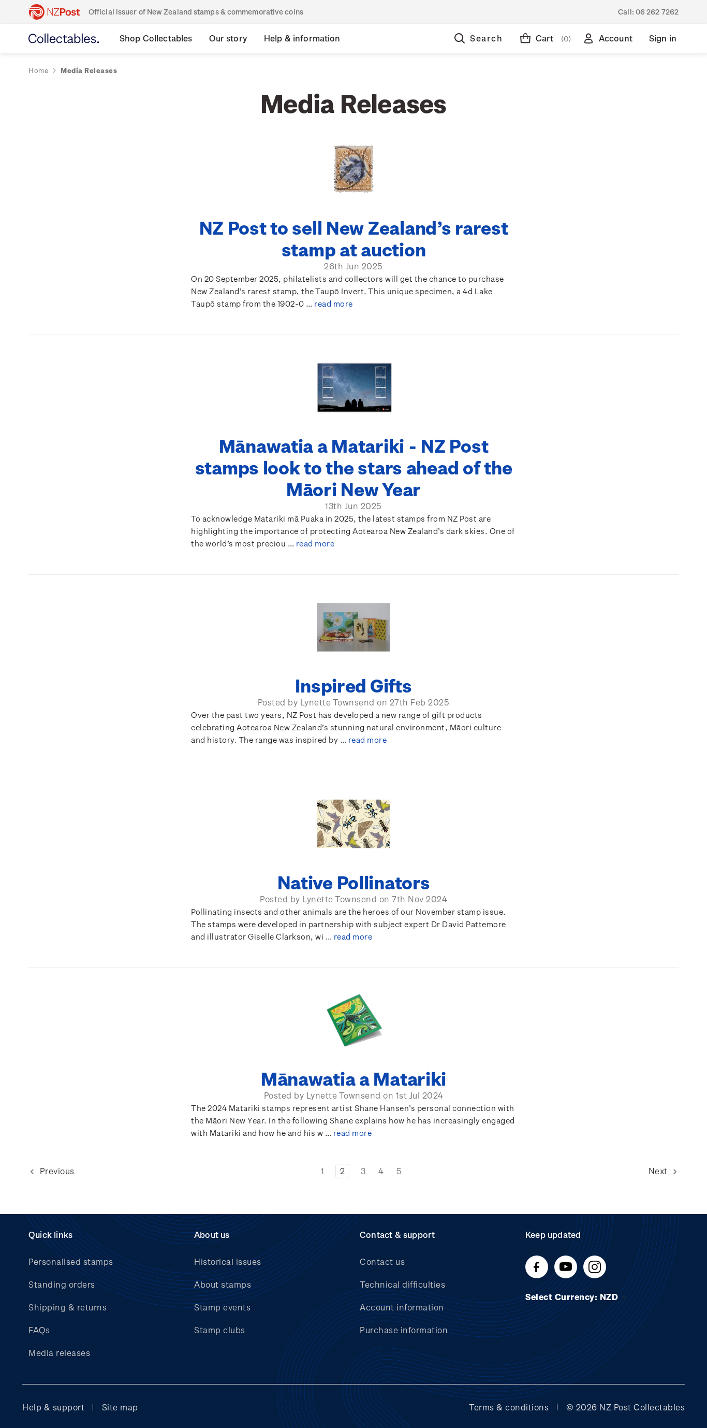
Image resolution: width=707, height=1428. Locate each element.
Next (659, 1171)
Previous (56, 1171)
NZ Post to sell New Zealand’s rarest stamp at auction (353, 238)
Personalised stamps (70, 1261)
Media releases (59, 1353)
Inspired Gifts (353, 685)
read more (333, 303)
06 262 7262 (657, 11)
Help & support (53, 1407)
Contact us (382, 1261)
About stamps (222, 1284)
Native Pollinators (353, 881)
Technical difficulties (402, 1284)
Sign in (662, 38)
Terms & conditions (509, 1407)
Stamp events (222, 1307)
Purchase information (404, 1330)
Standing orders (61, 1284)
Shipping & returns (67, 1307)
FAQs (39, 1330)
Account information (402, 1307)
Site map (120, 1407)
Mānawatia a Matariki (353, 1078)
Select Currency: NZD (573, 1297)
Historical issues (227, 1261)
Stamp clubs (219, 1330)
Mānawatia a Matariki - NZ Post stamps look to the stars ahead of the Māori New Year (353, 467)
